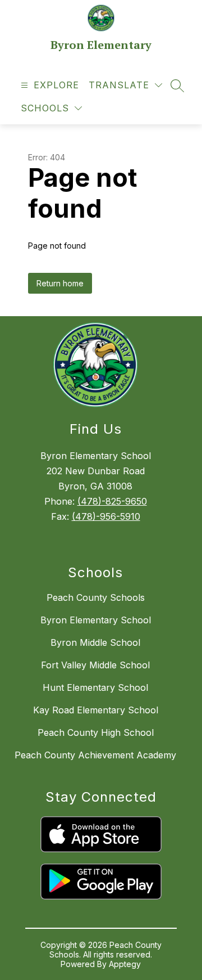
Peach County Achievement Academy (95, 755)
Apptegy (125, 964)
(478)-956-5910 (106, 516)
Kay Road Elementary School (95, 710)
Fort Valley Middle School (95, 665)
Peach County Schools (96, 597)
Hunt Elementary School (95, 687)
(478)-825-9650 (112, 501)
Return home (60, 283)
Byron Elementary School (95, 620)
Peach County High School (96, 732)
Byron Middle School (95, 642)
